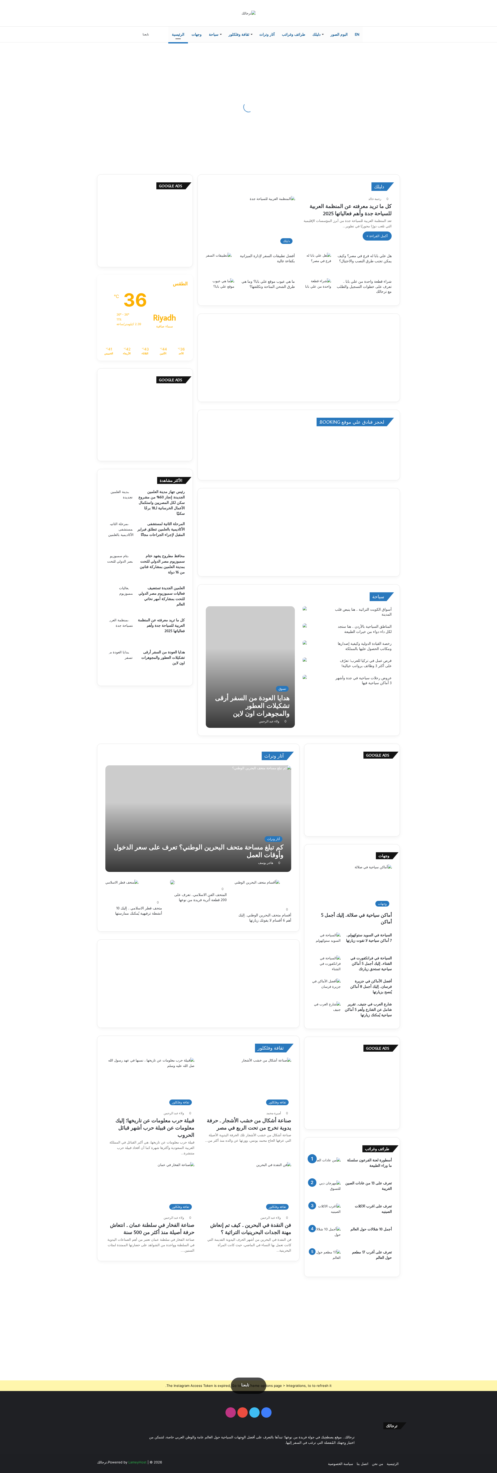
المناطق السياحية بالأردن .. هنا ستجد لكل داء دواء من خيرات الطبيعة (365, 629)
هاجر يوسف (265, 863)
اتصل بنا (362, 1464)
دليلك (316, 34)
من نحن (377, 1464)
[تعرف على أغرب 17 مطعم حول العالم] (326, 1259)
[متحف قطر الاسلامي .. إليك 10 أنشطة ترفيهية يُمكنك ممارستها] (121, 889)
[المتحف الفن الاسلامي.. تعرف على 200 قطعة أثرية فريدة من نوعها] (172, 882)
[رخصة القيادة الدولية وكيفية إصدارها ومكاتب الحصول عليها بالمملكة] (305, 643)
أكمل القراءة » (377, 236)
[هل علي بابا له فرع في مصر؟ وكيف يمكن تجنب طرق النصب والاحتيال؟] (317, 262)
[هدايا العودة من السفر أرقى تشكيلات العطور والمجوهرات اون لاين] (250, 667)
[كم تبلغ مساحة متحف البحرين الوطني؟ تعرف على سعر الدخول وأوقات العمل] (198, 818)
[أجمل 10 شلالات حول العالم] (326, 1236)
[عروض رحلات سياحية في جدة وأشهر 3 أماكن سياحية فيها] (305, 677)
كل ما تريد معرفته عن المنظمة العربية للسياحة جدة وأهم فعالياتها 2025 (161, 625)
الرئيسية (178, 34)
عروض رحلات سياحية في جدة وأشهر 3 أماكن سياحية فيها (363, 680)
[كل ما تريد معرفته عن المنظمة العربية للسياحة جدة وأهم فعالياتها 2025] (119, 631)
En (357, 34)
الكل (214, 597)
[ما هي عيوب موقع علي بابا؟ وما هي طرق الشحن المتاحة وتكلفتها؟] (220, 288)
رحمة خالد (374, 199)
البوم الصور (339, 34)
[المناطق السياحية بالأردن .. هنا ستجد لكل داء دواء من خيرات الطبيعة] (305, 626)
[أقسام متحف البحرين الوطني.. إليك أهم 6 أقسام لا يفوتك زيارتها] (257, 892)
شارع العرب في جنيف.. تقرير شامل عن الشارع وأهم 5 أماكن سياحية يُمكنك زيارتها (368, 1009)
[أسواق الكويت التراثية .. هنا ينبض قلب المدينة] (305, 609)
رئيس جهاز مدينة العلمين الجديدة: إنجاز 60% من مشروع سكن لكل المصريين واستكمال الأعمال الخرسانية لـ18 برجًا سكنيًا (161, 502)
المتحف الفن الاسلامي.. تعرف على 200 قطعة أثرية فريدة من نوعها (200, 897)
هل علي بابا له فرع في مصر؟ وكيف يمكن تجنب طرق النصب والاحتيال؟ (365, 258)
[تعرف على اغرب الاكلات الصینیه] (326, 1213)
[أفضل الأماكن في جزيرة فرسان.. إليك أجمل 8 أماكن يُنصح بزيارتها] (326, 988)
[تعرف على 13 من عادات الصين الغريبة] (326, 1190)
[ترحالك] (248, 13)
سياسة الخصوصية (340, 1464)
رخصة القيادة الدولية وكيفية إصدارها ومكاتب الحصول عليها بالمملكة (365, 646)
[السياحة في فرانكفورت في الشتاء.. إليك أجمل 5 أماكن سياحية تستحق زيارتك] (326, 965)
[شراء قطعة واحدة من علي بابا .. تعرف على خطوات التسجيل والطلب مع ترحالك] (317, 288)
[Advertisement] (299, 357)
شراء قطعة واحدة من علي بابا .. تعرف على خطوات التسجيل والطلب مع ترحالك (364, 286)
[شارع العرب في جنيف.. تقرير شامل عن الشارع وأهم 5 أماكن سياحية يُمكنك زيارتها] (326, 1011)
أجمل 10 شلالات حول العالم (371, 1229)
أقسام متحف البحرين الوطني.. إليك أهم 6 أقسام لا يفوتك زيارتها (264, 918)
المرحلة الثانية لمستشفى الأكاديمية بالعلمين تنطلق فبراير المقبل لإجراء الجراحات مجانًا (161, 529)
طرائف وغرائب (293, 34)
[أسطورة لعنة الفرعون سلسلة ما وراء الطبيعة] (326, 1167)
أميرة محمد (273, 1113)
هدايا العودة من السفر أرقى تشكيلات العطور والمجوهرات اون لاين (163, 657)
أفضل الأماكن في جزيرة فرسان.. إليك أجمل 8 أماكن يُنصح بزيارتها (371, 986)
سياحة (213, 34)
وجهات (197, 34)
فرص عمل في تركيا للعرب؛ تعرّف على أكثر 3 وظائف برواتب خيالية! (366, 663)
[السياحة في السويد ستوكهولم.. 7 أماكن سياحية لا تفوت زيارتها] (326, 942)
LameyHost (137, 1462)
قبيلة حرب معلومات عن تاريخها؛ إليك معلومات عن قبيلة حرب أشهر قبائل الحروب (154, 1127)
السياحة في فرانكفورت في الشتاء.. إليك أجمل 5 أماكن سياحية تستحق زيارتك (371, 963)
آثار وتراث (267, 34)
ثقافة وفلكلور (239, 34)
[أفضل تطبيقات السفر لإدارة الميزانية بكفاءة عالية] (219, 261)
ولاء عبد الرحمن (269, 721)
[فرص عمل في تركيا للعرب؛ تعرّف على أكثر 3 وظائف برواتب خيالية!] (305, 660)
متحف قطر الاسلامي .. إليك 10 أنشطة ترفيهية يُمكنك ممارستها (138, 911)
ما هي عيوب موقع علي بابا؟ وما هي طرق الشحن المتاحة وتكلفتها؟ (268, 284)
